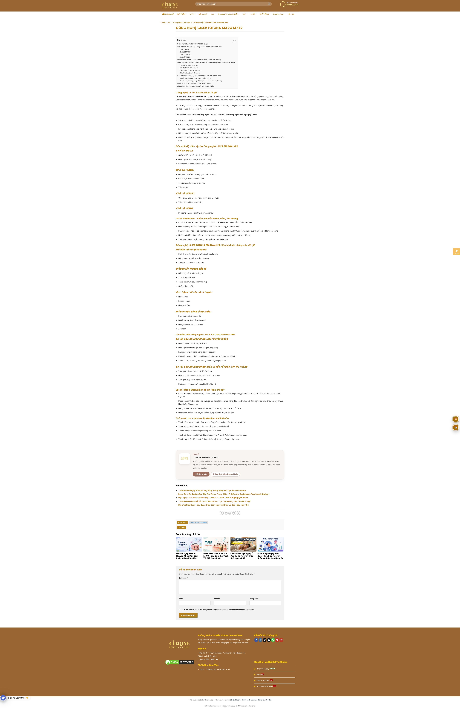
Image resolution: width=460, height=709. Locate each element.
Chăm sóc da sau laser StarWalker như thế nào (195, 86)
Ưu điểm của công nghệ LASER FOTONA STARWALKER (199, 75)
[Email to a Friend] (230, 513)
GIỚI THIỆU (181, 14)
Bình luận (183, 578)
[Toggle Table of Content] (233, 40)
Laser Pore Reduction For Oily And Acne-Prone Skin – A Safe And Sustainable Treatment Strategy (224, 494)
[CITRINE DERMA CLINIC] (184, 458)
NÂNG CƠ (203, 14)
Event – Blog (278, 14)
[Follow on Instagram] (260, 640)
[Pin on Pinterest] (234, 513)
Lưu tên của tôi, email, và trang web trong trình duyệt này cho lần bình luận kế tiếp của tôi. (218, 609)
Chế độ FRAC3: (185, 52)
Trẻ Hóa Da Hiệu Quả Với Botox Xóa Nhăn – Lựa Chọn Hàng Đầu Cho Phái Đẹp (214, 501)
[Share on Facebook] (222, 513)
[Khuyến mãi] (456, 420)
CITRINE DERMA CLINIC (205, 457)
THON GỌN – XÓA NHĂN (228, 14)
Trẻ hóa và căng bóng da (189, 65)
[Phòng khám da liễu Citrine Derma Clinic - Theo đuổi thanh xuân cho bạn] (175, 6)
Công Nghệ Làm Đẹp (181, 22)
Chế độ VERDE (185, 57)
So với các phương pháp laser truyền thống (195, 78)
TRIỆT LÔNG (264, 14)
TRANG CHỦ (169, 14)
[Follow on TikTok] (265, 640)
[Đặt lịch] (456, 428)
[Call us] (273, 640)
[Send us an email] (269, 640)
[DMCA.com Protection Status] (180, 662)
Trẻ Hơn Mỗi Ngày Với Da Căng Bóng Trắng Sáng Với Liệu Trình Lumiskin (212, 490)
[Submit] (269, 4)
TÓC (244, 14)
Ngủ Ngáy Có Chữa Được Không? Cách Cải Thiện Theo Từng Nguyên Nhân (213, 497)
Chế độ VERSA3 (185, 54)
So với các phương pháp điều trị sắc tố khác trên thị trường (201, 81)
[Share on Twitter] (226, 513)
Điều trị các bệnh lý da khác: (190, 73)
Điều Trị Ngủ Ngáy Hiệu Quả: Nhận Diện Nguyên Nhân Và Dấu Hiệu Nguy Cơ (213, 505)
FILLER (253, 14)
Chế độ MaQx (185, 49)
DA (212, 14)
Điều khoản (235, 700)
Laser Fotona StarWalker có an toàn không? (194, 83)
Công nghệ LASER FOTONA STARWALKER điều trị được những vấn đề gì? (206, 62)
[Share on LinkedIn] (238, 513)
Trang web (253, 599)
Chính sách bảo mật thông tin (253, 700)
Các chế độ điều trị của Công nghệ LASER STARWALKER (199, 47)
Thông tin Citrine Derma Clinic (225, 474)
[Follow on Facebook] (256, 640)
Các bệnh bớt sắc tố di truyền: (190, 70)
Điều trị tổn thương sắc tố (189, 68)
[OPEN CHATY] (3, 697)
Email (217, 599)
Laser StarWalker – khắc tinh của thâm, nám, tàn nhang (199, 60)
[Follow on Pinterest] (277, 640)
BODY (192, 14)
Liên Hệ (291, 14)
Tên (181, 599)
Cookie (269, 700)
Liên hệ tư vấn (201, 474)
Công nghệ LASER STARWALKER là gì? (192, 44)
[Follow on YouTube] (281, 640)
